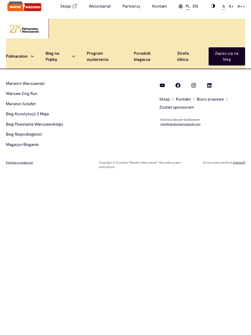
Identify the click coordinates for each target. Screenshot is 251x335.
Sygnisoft (239, 163)
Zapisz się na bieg (227, 56)
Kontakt (159, 6)
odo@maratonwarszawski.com (180, 124)
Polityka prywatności (19, 163)
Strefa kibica (183, 56)
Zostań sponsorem (176, 107)
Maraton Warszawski (25, 83)
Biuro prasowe (210, 99)
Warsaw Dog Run (21, 93)
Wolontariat (100, 6)
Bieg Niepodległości (24, 134)
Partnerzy (131, 6)
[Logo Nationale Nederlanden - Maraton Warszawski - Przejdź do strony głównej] (24, 6)
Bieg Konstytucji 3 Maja (27, 113)
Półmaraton (17, 56)
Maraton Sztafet (21, 103)
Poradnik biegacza (142, 56)
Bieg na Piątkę (52, 56)
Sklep (65, 6)
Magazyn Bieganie (22, 144)
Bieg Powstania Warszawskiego (34, 124)
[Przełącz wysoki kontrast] (213, 6)
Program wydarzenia (97, 56)
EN (195, 6)
